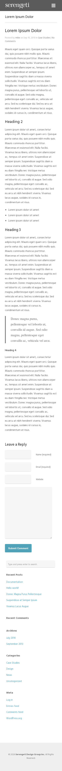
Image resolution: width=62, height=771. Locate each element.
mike (17, 38)
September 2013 (14, 644)
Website (39, 479)
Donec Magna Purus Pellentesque (23, 594)
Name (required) (43, 454)
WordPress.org (14, 718)
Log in (9, 700)
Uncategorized (14, 681)
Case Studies (44, 38)
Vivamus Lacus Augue (17, 606)
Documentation (14, 582)
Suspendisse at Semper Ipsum (21, 600)
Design (9, 669)
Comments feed (14, 712)
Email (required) (43, 467)
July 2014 (11, 638)
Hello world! (12, 588)
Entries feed (12, 706)
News (9, 675)
